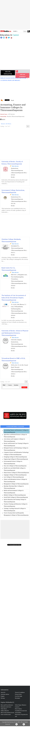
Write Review (15, 166)
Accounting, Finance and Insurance (10, 80)
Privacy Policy (18, 694)
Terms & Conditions (20, 692)
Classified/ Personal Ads (21, 710)
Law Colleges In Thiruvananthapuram (14, 477)
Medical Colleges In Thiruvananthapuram (15, 495)
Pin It (12, 100)
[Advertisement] (15, 15)
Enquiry (2, 696)
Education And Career (6, 707)
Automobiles (18, 712)
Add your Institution (22, 75)
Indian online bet (5, 710)
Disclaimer (17, 698)
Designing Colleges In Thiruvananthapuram (15, 457)
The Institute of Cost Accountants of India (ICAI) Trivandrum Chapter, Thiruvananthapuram (14, 297)
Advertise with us (5, 694)
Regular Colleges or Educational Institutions (13, 78)
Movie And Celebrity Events (7, 712)
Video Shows (4, 708)
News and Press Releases (7, 705)
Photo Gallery (18, 708)
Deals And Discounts (6, 714)
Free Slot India (18, 696)
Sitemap (3, 698)
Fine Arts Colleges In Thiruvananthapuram (15, 466)
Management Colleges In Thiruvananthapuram (16, 484)
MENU (3, 119)
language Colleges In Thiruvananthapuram (15, 475)
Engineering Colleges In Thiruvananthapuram (16, 459)
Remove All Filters (6, 123)
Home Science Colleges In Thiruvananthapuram (16, 472)
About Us (3, 692)
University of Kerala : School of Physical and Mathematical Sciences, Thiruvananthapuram (15, 333)
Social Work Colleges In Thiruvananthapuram (16, 497)
